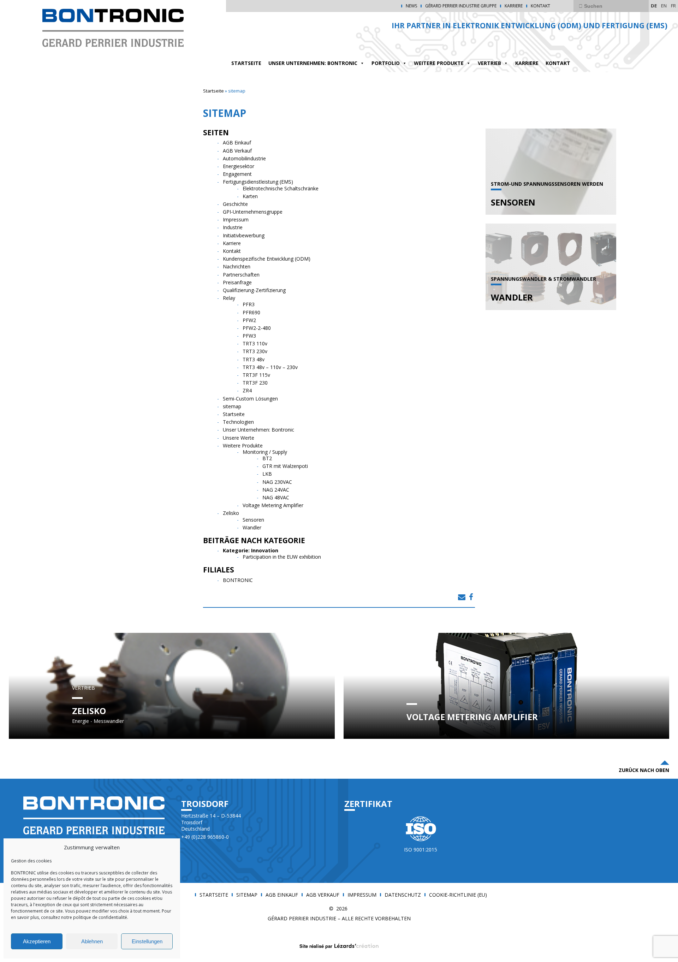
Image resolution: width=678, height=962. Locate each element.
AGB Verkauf (237, 150)
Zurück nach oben (644, 770)
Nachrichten (236, 266)
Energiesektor (238, 166)
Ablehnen (92, 941)
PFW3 (249, 335)
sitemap (232, 406)
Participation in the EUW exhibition (282, 556)
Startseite (213, 91)
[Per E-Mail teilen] (461, 597)
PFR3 (249, 304)
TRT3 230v (255, 351)
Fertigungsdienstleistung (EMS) (258, 181)
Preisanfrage (237, 282)
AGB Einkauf (237, 142)
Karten (250, 196)
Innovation (264, 550)
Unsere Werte (238, 437)
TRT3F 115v (256, 375)
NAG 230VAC (277, 482)
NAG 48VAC (275, 497)
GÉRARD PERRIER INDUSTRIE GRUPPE (460, 6)
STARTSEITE (246, 63)
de (654, 5)
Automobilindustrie (244, 158)
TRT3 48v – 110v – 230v (270, 367)
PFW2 (249, 320)
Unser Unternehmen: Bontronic (312, 63)
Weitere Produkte (439, 63)
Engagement (237, 174)
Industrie (233, 227)
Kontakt (540, 6)
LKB (267, 473)
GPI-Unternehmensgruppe (252, 211)
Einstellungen (147, 941)
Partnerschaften (241, 274)
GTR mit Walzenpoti (285, 466)
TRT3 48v (253, 359)
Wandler (252, 527)
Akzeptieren (36, 941)
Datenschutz (403, 895)
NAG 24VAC (275, 489)
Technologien (238, 421)
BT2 (267, 458)
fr (673, 5)
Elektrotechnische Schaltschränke (281, 188)
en (664, 5)
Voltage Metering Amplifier (273, 505)
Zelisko (231, 513)
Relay (229, 298)
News (411, 6)
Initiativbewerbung (243, 235)
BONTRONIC (238, 580)
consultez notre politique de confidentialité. (84, 917)
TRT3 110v (255, 343)
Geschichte (235, 204)
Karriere (514, 6)
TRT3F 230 (255, 382)
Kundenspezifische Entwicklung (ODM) (266, 258)
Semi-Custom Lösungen (250, 398)
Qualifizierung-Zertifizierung (254, 290)
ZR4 (247, 390)
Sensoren (253, 519)
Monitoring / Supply (265, 452)
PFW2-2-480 (257, 328)
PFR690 (251, 312)
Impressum (236, 219)
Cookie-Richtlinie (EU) (458, 895)
